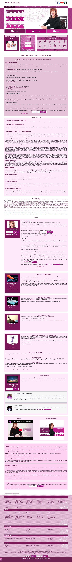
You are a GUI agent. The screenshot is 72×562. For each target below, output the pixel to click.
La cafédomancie (8, 533)
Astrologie (26, 6)
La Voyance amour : (8, 521)
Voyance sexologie (8, 502)
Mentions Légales (24, 558)
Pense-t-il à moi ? (29, 524)
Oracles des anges (29, 546)
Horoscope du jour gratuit (30, 538)
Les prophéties (50, 529)
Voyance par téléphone (9, 6)
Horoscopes (41, 6)
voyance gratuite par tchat (50, 316)
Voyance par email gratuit (19, 516)
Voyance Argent (37, 31)
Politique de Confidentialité (43, 558)
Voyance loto (7, 507)
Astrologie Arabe (29, 539)
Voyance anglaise (29, 502)
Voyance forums (18, 501)
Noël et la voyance (40, 517)
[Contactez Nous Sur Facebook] (57, 3)
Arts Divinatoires (7, 529)
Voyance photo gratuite (19, 515)
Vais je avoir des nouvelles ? (10, 524)
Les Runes (49, 530)
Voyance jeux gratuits (19, 502)
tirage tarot (10, 88)
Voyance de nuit (39, 501)
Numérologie (34, 6)
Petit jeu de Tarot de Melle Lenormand (32, 545)
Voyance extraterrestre (62, 500)
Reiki (48, 516)
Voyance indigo (50, 501)
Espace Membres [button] (58, 1)
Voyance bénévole (29, 503)
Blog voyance (64, 1)
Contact (49, 558)
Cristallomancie (28, 529)
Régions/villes (50, 6)
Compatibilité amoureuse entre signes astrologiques (14, 538)
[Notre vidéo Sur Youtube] (63, 2)
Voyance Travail (58, 31)
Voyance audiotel (8, 493)
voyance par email (11, 81)
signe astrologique (30, 354)
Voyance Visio (7, 506)
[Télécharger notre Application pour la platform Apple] (66, 2)
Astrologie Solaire (51, 538)
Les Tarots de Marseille (9, 546)
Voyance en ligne (8, 515)
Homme (28, 40)
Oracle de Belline (51, 545)
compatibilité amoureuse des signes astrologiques (17, 87)
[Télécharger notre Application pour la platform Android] (64, 2)
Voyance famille (29, 512)
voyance (7, 446)
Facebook (14, 83)
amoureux (22, 281)
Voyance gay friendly (29, 500)
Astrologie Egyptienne (51, 539)
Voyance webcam (18, 500)
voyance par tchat (11, 82)
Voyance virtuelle (29, 501)
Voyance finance (29, 517)
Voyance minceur (61, 503)
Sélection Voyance (18, 519)
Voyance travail (28, 516)
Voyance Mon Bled (29, 506)
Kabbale (27, 530)
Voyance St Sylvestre (51, 512)
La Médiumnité (7, 530)
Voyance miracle (18, 503)
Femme (28, 38)
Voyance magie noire (62, 501)
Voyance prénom (50, 503)
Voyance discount (61, 502)
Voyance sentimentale (15, 493)
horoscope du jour (12, 86)
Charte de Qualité (36, 558)
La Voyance (18, 6)
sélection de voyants (12, 69)
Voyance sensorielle (8, 503)
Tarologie (49, 546)
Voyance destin (28, 515)
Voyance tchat (58, 6)
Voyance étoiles (39, 502)
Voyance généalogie (40, 503)
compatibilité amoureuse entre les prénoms (15, 89)
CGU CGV (32, 558)
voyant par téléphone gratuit (10, 485)
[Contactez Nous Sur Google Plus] (61, 2)
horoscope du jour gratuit (24, 353)
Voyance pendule (51, 502)
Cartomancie (7, 545)
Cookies (29, 558)
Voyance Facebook (40, 500)
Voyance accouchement (52, 500)
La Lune (27, 533)
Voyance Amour (16, 31)
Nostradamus (39, 512)
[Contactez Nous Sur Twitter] (59, 3)
